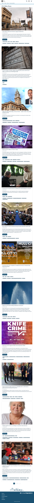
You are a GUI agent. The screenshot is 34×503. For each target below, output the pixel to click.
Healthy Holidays (9, 161)
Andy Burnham (5, 122)
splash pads (13, 318)
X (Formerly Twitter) (21, 493)
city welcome (4, 43)
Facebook (20, 493)
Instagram (23, 493)
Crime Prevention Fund (10, 359)
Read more (5, 39)
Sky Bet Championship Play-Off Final (16, 278)
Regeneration (17, 120)
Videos (5, 3)
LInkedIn (26, 493)
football (13, 43)
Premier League (27, 43)
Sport (11, 41)
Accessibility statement (4, 496)
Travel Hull (3, 497)
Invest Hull (17, 238)
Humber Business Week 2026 (11, 238)
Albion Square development (6, 398)
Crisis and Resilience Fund (10, 479)
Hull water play (9, 318)
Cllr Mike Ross (9, 43)
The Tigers (23, 278)
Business (4, 196)
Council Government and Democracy (7, 120)
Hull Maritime (3, 499)
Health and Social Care (26, 356)
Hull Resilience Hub (9, 198)
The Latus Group (24, 198)
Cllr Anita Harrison (5, 437)
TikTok (24, 493)
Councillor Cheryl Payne (26, 437)
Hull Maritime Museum (15, 122)
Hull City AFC (16, 43)
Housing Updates (12, 3)
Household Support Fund (24, 479)
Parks (11, 316)
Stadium (14, 41)
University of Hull (5, 199)
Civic (3, 159)
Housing (11, 396)
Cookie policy (3, 494)
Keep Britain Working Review (17, 198)
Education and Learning (19, 356)
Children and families (5, 356)
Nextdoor (27, 493)
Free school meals (17, 479)
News (3, 3)
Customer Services (7, 159)
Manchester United (21, 43)
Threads (29, 493)
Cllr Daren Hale (10, 437)
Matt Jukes (8, 438)
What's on (17, 41)
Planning (16, 396)
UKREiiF (22, 398)
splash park (17, 318)
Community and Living (12, 356)
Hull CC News (14, 161)
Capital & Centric (13, 398)
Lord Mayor (4, 438)
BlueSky (30, 493)
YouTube (31, 493)
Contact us (3, 493)
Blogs (8, 3)
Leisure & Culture (5, 41)
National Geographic (22, 122)
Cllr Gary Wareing (15, 437)
